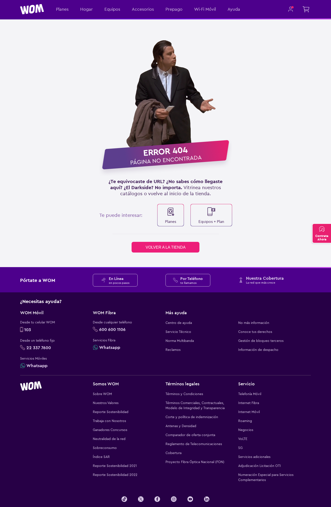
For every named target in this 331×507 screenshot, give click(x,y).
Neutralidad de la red (109, 439)
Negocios (245, 430)
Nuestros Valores (105, 403)
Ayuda (234, 9)
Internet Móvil (249, 412)
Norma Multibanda (180, 340)
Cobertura (173, 453)
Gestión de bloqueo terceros (261, 340)
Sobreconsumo (105, 448)
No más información (253, 323)
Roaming (245, 421)
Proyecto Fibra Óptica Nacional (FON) (195, 462)
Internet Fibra (248, 403)
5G (240, 448)
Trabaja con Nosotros (109, 421)
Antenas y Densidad (181, 426)
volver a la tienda (166, 247)
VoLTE (242, 439)
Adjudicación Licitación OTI (259, 466)
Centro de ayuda (179, 323)
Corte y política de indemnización (192, 417)
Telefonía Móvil (249, 394)
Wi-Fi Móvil (205, 9)
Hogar (86, 9)
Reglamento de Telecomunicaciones (194, 444)
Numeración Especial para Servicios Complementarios (265, 477)
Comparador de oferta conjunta (190, 435)
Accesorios (143, 9)
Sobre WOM (102, 394)
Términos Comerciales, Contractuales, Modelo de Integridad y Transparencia (195, 405)
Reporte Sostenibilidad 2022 (115, 475)
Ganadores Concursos (110, 430)
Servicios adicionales (254, 457)
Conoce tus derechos (255, 332)
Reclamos (173, 349)
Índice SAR (101, 457)
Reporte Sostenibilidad (110, 412)
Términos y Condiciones (184, 394)
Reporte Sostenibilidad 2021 (115, 466)
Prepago (174, 9)
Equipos (112, 9)
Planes (62, 9)
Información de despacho (258, 349)
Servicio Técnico (178, 332)
